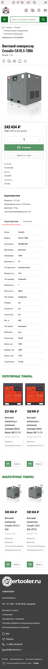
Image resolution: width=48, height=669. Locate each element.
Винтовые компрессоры (13, 34)
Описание (27, 221)
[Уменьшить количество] (8, 139)
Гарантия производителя (10, 362)
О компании (7, 614)
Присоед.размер (10, 285)
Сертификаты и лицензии (13, 619)
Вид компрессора (10, 250)
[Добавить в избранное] (3, 61)
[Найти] (43, 19)
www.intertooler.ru (9, 598)
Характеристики (11, 221)
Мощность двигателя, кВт (10, 273)
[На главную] (5, 10)
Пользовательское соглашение (15, 627)
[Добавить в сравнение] (9, 61)
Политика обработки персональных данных (21, 623)
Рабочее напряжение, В (10, 291)
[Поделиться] (25, 61)
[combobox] (28, 19)
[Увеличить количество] (39, 139)
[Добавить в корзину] (8, 464)
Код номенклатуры (10, 244)
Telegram (9, 639)
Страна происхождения (10, 338)
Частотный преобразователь (10, 314)
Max (7, 633)
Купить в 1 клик (24, 155)
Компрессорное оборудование (16, 31)
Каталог (18, 27)
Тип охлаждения (10, 297)
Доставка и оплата (10, 610)
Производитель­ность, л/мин (10, 256)
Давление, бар (10, 261)
